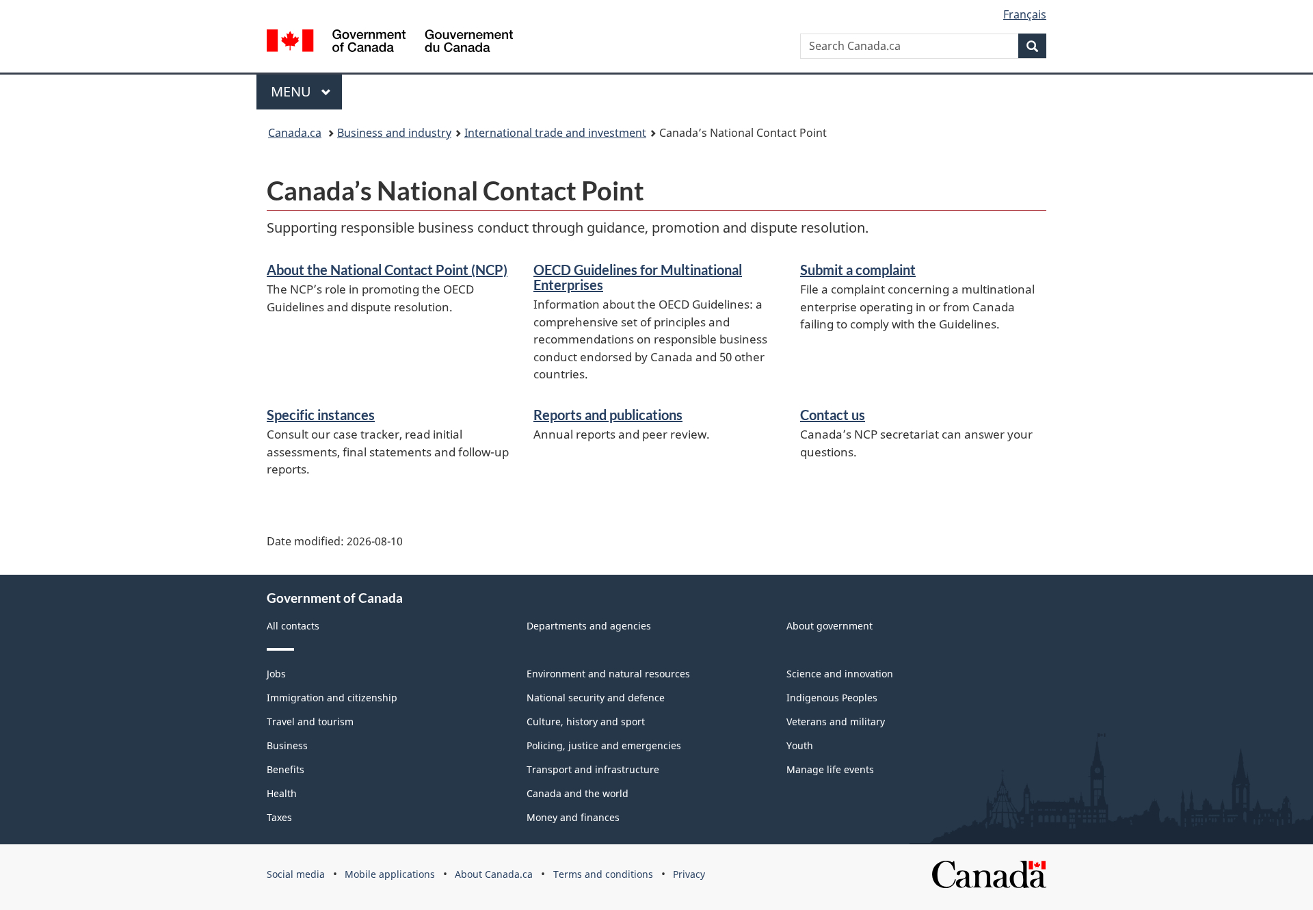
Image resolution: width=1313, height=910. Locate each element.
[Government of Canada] (390, 42)
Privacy (689, 874)
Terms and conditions (603, 874)
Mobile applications (390, 874)
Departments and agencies (589, 625)
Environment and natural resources (608, 673)
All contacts (293, 625)
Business (287, 745)
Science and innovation (839, 673)
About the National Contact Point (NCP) (387, 269)
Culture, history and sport (586, 721)
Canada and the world (577, 793)
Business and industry (394, 132)
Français (1024, 14)
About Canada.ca (494, 874)
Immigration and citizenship (332, 697)
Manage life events (830, 769)
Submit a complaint (858, 269)
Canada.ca (294, 132)
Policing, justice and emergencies (604, 745)
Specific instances (321, 414)
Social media (296, 874)
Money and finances (573, 817)
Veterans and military (835, 721)
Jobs (276, 673)
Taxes (279, 817)
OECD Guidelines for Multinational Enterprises (637, 277)
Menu (293, 91)
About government (829, 625)
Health (282, 793)
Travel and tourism (310, 721)
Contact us (832, 414)
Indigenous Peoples (831, 697)
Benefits (285, 769)
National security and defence (596, 697)
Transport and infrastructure (593, 769)
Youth (799, 745)
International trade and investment (555, 132)
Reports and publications (607, 414)
